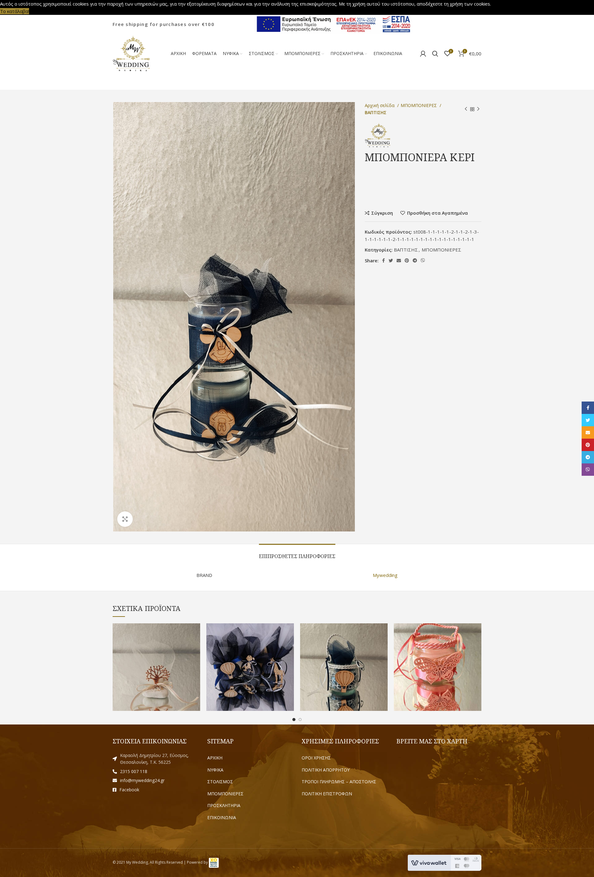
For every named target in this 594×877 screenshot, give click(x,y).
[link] (214, 862)
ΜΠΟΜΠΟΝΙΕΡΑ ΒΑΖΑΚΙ (344, 658)
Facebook (129, 790)
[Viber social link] (423, 260)
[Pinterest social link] (407, 260)
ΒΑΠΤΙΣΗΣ (375, 112)
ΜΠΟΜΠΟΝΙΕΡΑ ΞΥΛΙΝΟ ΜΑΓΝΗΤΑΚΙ (250, 658)
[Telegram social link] (415, 260)
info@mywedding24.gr (142, 780)
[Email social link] (399, 260)
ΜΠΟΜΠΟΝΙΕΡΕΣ (419, 105)
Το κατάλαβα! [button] (14, 11)
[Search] (435, 53)
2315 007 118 (133, 771)
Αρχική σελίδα (380, 105)
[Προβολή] (125, 519)
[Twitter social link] (391, 260)
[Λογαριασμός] (423, 53)
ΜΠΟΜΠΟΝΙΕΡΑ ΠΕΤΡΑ (157, 658)
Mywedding (385, 575)
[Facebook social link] (383, 260)
